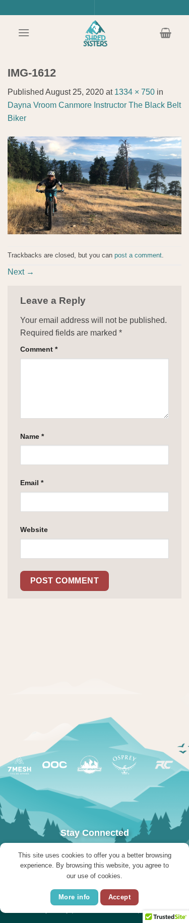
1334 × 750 (134, 92)
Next (21, 272)
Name (32, 436)
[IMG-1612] (94, 184)
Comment (38, 349)
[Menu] (24, 32)
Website (34, 529)
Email (31, 483)
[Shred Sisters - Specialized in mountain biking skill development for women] (94, 32)
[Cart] (165, 33)
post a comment (138, 255)
